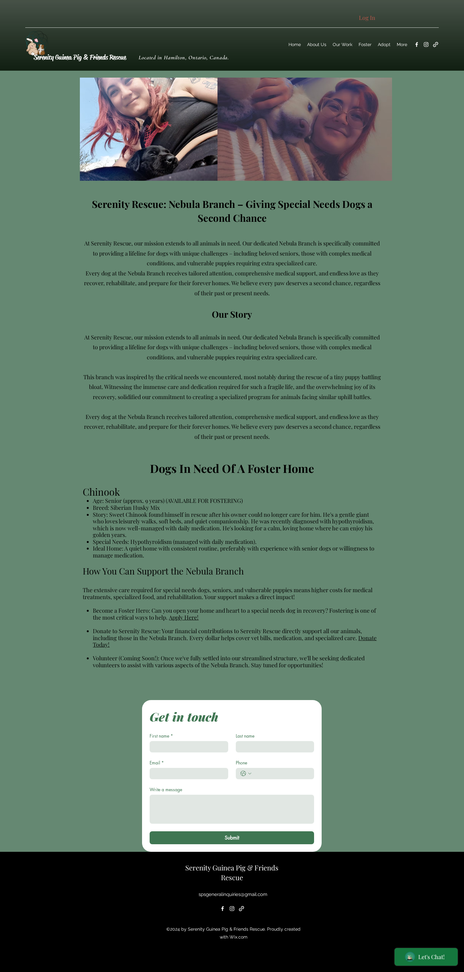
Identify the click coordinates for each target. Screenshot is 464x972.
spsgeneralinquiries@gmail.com (233, 894)
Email (157, 762)
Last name (245, 736)
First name (161, 736)
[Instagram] (426, 44)
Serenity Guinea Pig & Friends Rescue (80, 57)
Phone (241, 762)
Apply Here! (184, 617)
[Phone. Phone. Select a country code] (246, 773)
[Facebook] (416, 44)
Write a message (166, 789)
